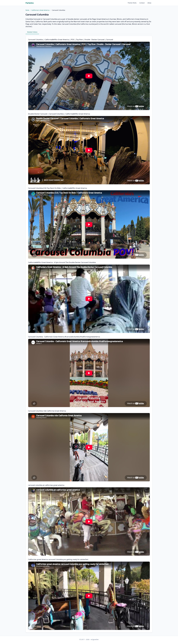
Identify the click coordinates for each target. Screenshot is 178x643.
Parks (27, 10)
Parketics (30, 3)
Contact (142, 3)
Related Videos (32, 32)
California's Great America (40, 10)
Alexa (149, 3)
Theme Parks (132, 3)
